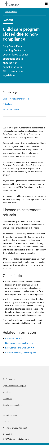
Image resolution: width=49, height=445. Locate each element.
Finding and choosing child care (19, 342)
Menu (46, 4)
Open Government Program (14, 385)
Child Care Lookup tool (14, 338)
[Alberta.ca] (11, 4)
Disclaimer (7, 421)
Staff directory (9, 379)
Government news (11, 11)
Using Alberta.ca (10, 414)
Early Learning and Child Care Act (19, 347)
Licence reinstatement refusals (16, 98)
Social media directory (12, 404)
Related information (11, 109)
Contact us (7, 398)
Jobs (4, 372)
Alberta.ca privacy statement (15, 427)
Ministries (7, 392)
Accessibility (8, 434)
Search (41, 4)
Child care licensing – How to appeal (20, 352)
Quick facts (7, 103)
